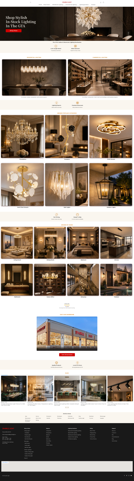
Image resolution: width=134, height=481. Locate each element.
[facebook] (127, 476)
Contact (93, 4)
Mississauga (102, 416)
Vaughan (102, 418)
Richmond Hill (71, 418)
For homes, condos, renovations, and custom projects (34, 97)
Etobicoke (70, 416)
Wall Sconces (27, 443)
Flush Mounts (27, 436)
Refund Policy (92, 434)
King (80, 416)
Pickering (59, 418)
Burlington (59, 416)
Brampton (49, 416)
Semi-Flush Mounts (28, 438)
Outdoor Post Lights (29, 455)
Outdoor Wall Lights (29, 453)
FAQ (112, 434)
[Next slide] (68, 407)
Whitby (37, 420)
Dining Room (48, 432)
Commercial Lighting (71, 4)
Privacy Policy (92, 436)
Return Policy (92, 430)
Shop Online (46, 4)
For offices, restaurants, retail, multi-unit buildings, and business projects (100, 97)
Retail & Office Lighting (72, 432)
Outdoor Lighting (27, 449)
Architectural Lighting (72, 438)
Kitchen (47, 436)
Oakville (48, 418)
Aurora (37, 416)
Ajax (26, 416)
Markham (91, 416)
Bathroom (48, 438)
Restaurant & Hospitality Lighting (74, 430)
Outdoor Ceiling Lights (29, 451)
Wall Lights (26, 441)
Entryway (48, 443)
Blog (113, 438)
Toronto (91, 418)
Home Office (48, 441)
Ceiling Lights (27, 430)
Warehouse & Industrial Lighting (74, 434)
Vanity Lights (27, 445)
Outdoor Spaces (49, 445)
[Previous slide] (66, 407)
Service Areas (67, 413)
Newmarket (27, 418)
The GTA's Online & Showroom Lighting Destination (67, 42)
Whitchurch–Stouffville (28, 421)
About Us (114, 430)
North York (38, 418)
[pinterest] (124, 476)
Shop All (25, 458)
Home (40, 4)
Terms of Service (93, 438)
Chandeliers (27, 432)
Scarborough (81, 418)
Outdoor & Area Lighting (73, 436)
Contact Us (114, 432)
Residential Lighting (57, 4)
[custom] (129, 476)
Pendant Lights (28, 434)
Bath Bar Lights (28, 447)
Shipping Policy (93, 432)
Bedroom (48, 434)
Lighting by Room (84, 4)
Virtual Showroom (115, 436)
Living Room (48, 430)
